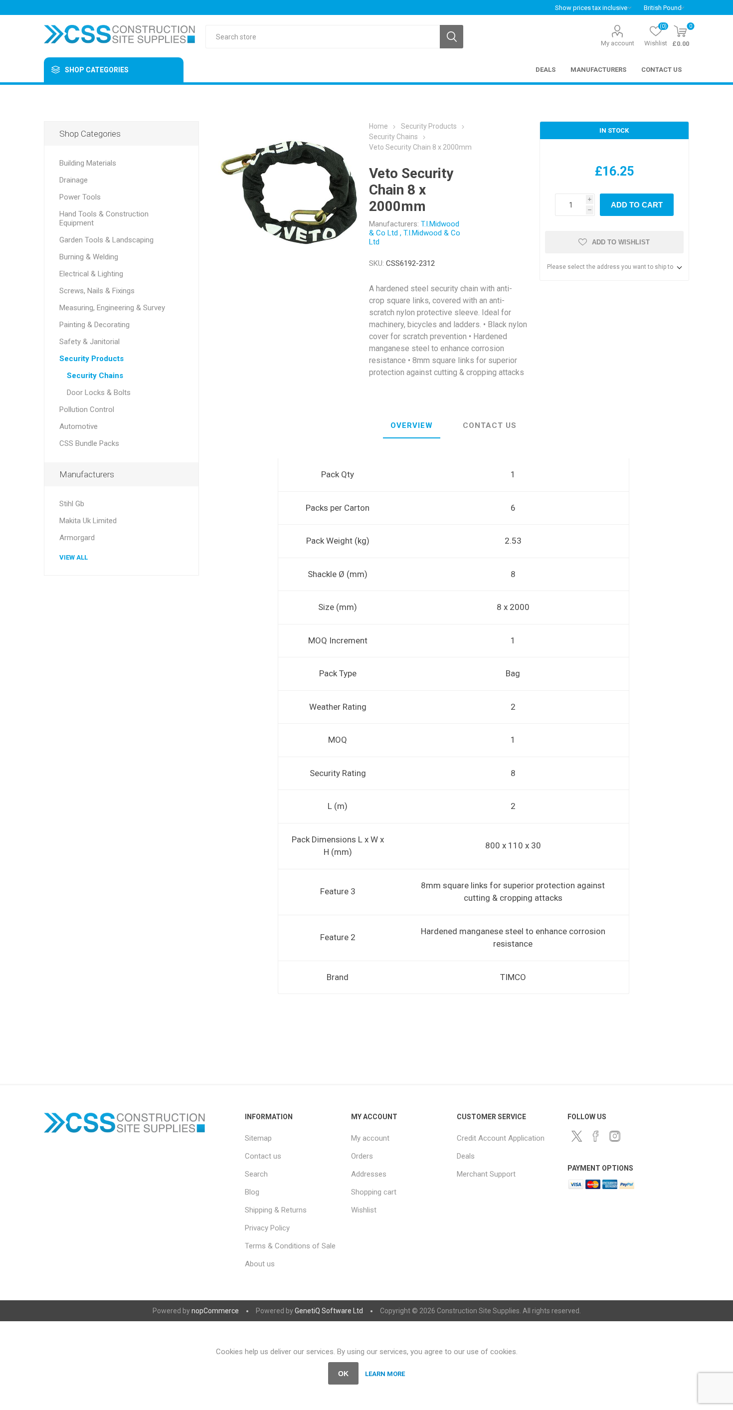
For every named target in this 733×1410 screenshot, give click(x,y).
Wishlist (363, 1210)
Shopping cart (373, 1192)
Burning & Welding (88, 256)
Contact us (263, 1156)
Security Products (91, 358)
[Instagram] (615, 1136)
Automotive (78, 426)
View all (73, 557)
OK (343, 1374)
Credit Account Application (501, 1138)
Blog (252, 1192)
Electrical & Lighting (91, 273)
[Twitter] (577, 1136)
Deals (466, 1156)
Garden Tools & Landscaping (106, 239)
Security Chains (95, 375)
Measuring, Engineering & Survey (112, 307)
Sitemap (258, 1138)
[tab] (411, 425)
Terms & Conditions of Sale (290, 1245)
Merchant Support (486, 1174)
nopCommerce (215, 1311)
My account (617, 43)
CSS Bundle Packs (89, 443)
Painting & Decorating (94, 324)
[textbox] (322, 36)
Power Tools (80, 197)
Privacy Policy (267, 1227)
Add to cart (637, 205)
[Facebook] (596, 1136)
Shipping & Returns (276, 1210)
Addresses (368, 1174)
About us (260, 1263)
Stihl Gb (71, 503)
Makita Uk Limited (88, 520)
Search (451, 36)
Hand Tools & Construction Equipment (104, 218)
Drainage (73, 180)
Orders (362, 1156)
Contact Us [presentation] (490, 425)
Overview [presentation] (411, 425)
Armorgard (77, 537)
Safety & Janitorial (89, 341)
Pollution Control (86, 409)
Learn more (385, 1374)
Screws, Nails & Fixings (97, 290)
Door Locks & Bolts (99, 392)
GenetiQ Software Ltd (329, 1311)
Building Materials (87, 163)
